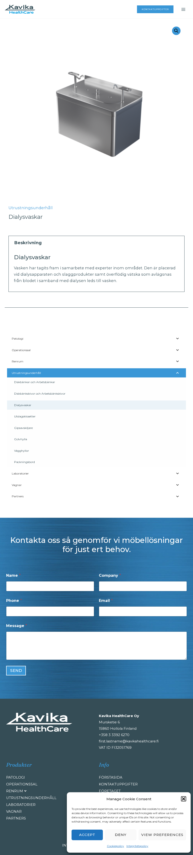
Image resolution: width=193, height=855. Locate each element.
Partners (16, 818)
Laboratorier (21, 805)
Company (110, 575)
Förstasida (110, 777)
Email (106, 600)
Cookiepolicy (115, 846)
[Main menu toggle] (183, 9)
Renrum (14, 791)
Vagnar (14, 811)
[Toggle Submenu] (177, 338)
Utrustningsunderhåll (30, 207)
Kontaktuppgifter (118, 784)
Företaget (110, 791)
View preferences (162, 834)
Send (16, 670)
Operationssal (21, 784)
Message (16, 626)
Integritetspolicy (137, 846)
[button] (183, 798)
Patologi (15, 777)
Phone (14, 600)
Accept (87, 834)
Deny (120, 834)
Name (13, 575)
